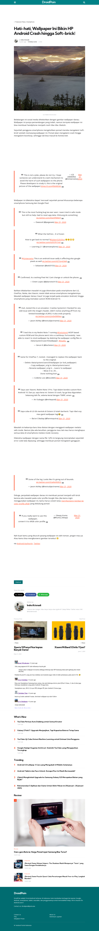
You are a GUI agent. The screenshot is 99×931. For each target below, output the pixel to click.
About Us (52, 915)
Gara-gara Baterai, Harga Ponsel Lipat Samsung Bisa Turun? (40, 852)
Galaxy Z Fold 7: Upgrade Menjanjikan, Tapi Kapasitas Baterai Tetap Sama (48, 730)
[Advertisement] (49, 11)
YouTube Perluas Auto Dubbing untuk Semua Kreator (39, 722)
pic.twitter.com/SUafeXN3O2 (48, 482)
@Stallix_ (63, 341)
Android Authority (25, 543)
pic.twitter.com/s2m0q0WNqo (48, 316)
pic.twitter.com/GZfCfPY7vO (48, 242)
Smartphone (30, 22)
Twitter (37, 543)
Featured (18, 22)
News (24, 22)
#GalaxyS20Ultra (57, 239)
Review (16, 849)
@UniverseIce (28, 258)
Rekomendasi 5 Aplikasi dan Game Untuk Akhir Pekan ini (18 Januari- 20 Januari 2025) (50, 787)
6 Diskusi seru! (32, 42)
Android (18, 582)
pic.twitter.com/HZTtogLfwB (54, 261)
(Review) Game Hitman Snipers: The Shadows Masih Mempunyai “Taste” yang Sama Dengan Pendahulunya (54, 864)
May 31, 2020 (80, 177)
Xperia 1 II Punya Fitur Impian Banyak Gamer (28, 648)
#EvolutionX (62, 332)
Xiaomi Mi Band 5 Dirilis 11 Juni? (70, 647)
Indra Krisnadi (25, 40)
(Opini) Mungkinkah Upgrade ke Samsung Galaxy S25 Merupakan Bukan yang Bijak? (49, 778)
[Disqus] (49, 684)
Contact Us (17, 915)
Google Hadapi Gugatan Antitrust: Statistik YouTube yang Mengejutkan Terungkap (47, 749)
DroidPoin (49, 2)
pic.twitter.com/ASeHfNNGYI (48, 218)
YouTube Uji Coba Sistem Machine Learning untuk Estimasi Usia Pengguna (48, 739)
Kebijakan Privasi (19, 919)
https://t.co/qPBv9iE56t (51, 186)
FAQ (15, 917)
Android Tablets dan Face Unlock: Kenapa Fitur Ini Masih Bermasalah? (46, 771)
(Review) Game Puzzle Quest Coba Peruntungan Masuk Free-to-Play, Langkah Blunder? (55, 877)
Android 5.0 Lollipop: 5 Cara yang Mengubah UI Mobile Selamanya (44, 765)
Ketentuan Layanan (56, 917)
